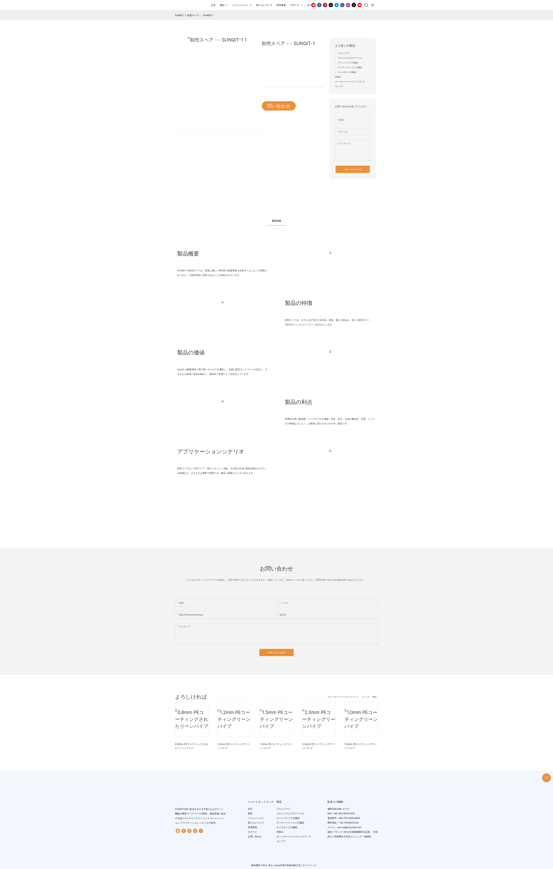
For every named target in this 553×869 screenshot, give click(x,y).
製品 (375, 697)
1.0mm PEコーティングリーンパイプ (360, 746)
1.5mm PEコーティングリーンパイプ (276, 746)
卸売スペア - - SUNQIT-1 (200, 15)
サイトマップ (309, 865)
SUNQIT (179, 15)
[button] (312, 5)
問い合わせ (278, 106)
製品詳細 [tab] (276, 220)
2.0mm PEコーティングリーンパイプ (318, 746)
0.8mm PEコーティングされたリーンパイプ (191, 746)
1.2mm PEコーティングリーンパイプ (233, 746)
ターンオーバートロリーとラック (343, 697)
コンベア (365, 697)
